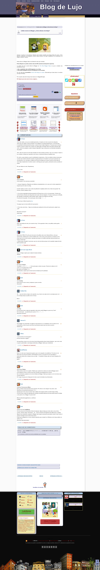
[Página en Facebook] (79, 81)
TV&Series (23, 497)
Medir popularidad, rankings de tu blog (22, 113)
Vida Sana (23, 502)
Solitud (50, 544)
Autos (30, 505)
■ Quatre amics (25, 528)
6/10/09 (19, 171)
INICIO (41, 476)
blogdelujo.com (30, 540)
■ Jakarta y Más (23, 531)
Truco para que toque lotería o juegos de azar (75, 504)
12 (61, 353)
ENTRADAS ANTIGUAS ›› (56, 476)
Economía (24, 1)
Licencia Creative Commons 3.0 (43, 540)
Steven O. (23, 320)
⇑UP (97, 562)
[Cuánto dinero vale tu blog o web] (53, 125)
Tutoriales (18, 1)
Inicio (25, 27)
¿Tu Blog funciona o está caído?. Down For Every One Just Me (24, 128)
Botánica (23, 500)
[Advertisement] (51, 20)
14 (61, 387)
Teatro (31, 496)
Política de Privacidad (54, 540)
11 (61, 337)
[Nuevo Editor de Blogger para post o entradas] (34, 111)
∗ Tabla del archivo (74, 116)
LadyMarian (23, 350)
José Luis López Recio (26, 249)
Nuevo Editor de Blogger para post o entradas (33, 113)
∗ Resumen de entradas (75, 113)
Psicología (47, 1)
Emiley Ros (24, 291)
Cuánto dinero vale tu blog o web (53, 128)
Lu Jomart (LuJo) (65, 540)
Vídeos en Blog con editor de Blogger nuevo (43, 128)
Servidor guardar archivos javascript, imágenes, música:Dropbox (33, 127)
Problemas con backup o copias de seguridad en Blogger (45, 113)
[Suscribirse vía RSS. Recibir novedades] (69, 80)
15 (61, 409)
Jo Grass (22, 138)
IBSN (70, 540)
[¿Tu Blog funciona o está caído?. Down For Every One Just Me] (24, 125)
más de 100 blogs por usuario (37, 72)
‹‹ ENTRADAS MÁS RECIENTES (24, 476)
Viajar (31, 500)
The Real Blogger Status (45, 65)
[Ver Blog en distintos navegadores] (56, 111)
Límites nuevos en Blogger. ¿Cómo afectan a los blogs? (35, 30)
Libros (42, 1)
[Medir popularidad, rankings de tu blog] (22, 111)
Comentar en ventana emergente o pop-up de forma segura (28, 464)
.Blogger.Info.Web (31, 27)
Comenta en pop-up (21, 86)
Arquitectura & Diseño (35, 1)
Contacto (73, 540)
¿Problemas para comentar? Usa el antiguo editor (27, 467)
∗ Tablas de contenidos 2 (75, 117)
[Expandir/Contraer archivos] (78, 97)
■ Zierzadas (24, 527)
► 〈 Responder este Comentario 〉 (29, 171)
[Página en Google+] (73, 85)
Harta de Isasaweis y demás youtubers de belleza (75, 496)
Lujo (21, 176)
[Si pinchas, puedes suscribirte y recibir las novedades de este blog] (27, 540)
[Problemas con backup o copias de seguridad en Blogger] (45, 111)
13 (61, 369)
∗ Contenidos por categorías (75, 114)
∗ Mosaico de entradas (74, 118)
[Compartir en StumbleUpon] (60, 92)
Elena (22, 333)
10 (61, 324)
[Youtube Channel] (76, 81)
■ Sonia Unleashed (24, 530)
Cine (22, 505)
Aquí (32, 201)
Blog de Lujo (60, 7)
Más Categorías (57, 1)
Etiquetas (71, 103)
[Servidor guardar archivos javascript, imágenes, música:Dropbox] (33, 125)
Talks (51, 1)
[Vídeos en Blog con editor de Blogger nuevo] (43, 125)
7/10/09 (19, 345)
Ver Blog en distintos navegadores (56, 113)
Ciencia (28, 1)
